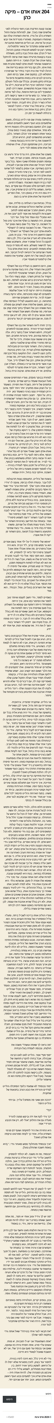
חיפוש (48, 1394)
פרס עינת (39, 1417)
